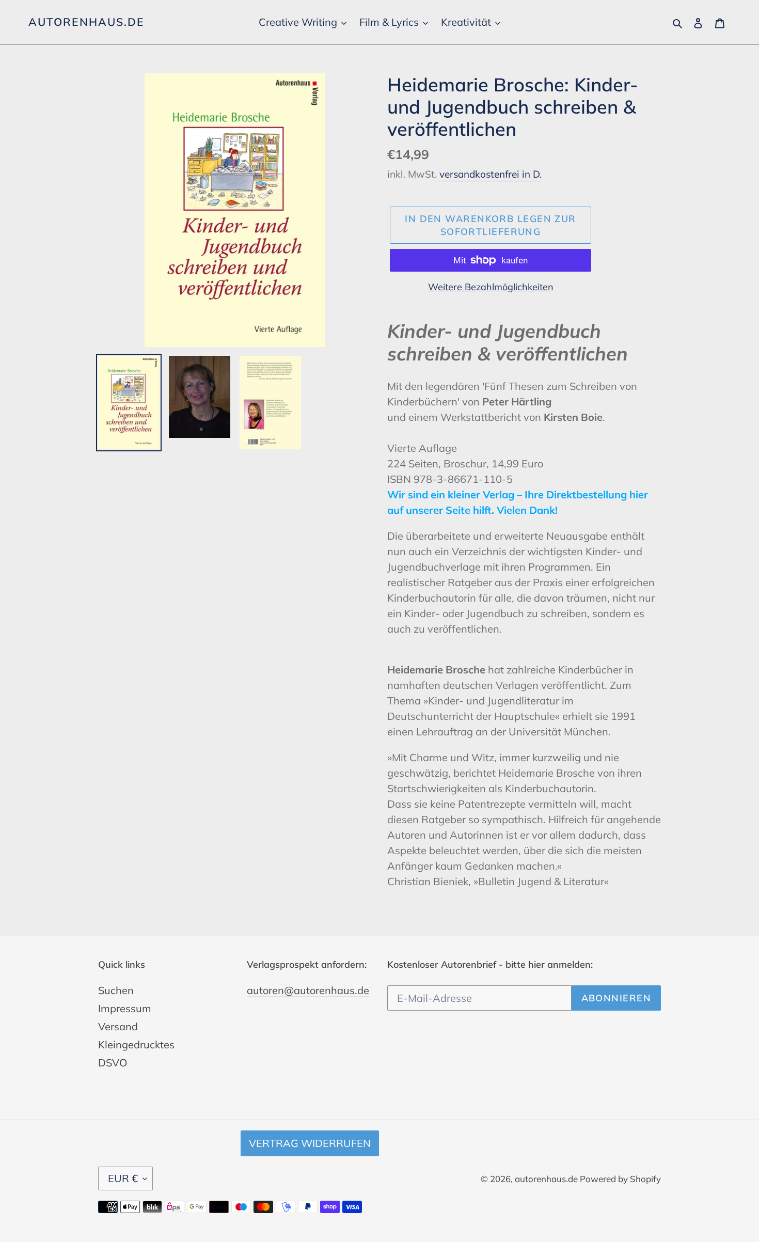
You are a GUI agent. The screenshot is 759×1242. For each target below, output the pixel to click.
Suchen (116, 990)
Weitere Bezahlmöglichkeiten (491, 287)
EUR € (123, 1178)
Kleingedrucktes (136, 1044)
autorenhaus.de (86, 21)
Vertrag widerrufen (310, 1143)
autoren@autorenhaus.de (308, 990)
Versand (118, 1026)
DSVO (112, 1062)
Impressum (124, 1008)
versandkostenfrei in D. (490, 174)
